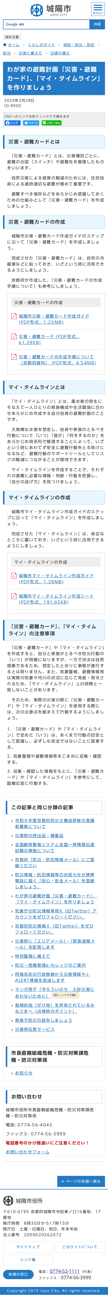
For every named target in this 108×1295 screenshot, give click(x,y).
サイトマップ (28, 1247)
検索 (97, 24)
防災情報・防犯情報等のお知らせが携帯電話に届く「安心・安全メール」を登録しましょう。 (55, 881)
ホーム (14, 45)
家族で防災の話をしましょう (44, 1020)
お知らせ (24, 1073)
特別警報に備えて (32, 956)
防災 (7, 53)
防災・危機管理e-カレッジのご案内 (50, 965)
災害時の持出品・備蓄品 (39, 836)
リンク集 (28, 1260)
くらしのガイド (41, 45)
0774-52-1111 (65, 1271)
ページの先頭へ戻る (83, 1181)
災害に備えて (30, 53)
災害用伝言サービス (35, 1029)
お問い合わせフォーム (28, 1152)
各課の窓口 (18, 1274)
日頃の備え (60, 53)
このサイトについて (79, 1247)
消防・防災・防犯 (79, 45)
